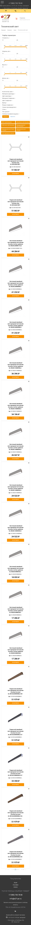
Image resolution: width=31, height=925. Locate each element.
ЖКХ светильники (7, 122)
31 (22, 869)
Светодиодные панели (8, 133)
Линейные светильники (22, 122)
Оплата (15, 887)
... (10, 869)
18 (13, 869)
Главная (3, 30)
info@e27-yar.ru (16, 899)
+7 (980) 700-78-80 (15, 3)
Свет (15, 30)
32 (23, 869)
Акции (15, 882)
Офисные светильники (8, 125)
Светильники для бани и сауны (8, 129)
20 (17, 869)
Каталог (9, 30)
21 (18, 869)
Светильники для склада (21, 129)
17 (12, 869)
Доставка (15, 884)
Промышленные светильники (20, 125)
